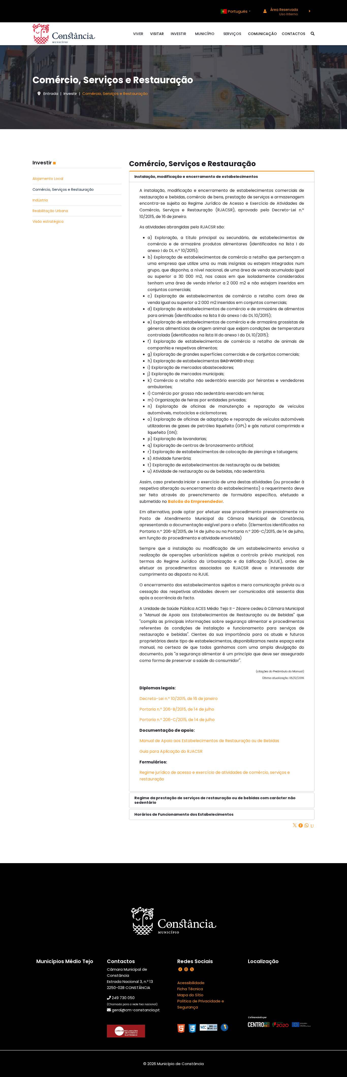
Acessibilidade (190, 982)
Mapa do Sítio (190, 995)
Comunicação (262, 33)
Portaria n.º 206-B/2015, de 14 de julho (176, 709)
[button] (221, 176)
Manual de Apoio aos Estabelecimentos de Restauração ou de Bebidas (209, 741)
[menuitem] (285, 11)
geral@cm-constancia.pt (136, 1010)
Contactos (293, 33)
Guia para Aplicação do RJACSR (170, 751)
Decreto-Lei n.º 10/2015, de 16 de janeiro (178, 699)
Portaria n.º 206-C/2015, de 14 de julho (177, 720)
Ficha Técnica (190, 988)
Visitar (157, 33)
